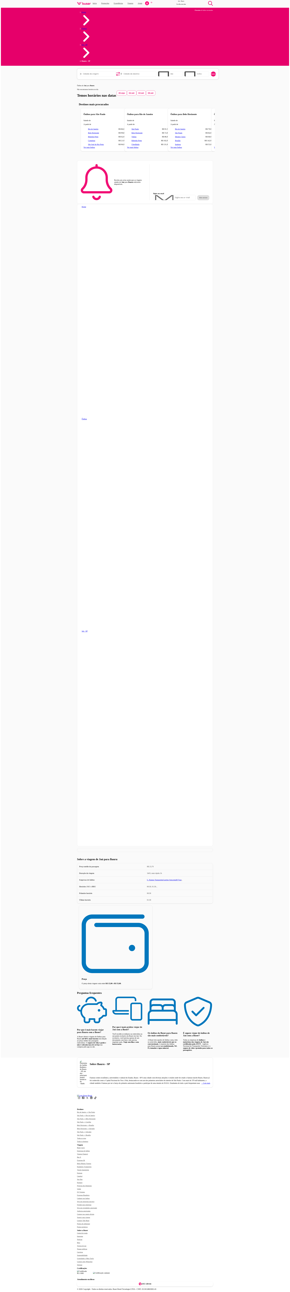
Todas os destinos (82, 1141)
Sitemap (79, 1265)
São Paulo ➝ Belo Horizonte (86, 1119)
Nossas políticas (82, 1249)
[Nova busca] (210, 3)
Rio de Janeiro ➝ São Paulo (86, 1112)
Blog (78, 1243)
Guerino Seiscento (169, 880)
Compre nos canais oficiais (85, 1214)
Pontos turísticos (82, 1227)
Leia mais (206, 1083)
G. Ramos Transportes (155, 880)
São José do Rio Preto (96, 144)
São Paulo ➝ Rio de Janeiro (86, 1115)
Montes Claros (180, 137)
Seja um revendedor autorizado (87, 1208)
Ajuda (140, 3)
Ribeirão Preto (93, 137)
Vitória (134, 137)
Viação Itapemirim (83, 1170)
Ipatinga (178, 144)
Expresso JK (81, 1160)
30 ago (121, 93)
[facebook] (83, 1099)
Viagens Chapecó (82, 1154)
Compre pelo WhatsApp (84, 1262)
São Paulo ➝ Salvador (84, 1132)
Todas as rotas (81, 1138)
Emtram (79, 1173)
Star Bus (79, 1179)
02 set (131, 93)
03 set (141, 93)
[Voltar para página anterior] (151, 3)
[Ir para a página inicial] (84, 1096)
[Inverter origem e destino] (118, 74)
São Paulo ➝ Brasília (84, 1135)
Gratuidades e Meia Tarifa (85, 1258)
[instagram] (79, 1099)
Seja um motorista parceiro (85, 1201)
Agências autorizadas (83, 1211)
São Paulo (135, 129)
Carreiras (80, 1252)
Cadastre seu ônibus (83, 1198)
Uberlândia (135, 144)
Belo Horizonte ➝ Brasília (85, 1125)
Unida (79, 1189)
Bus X (79, 1157)
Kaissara (79, 1182)
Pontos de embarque (83, 1224)
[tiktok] (95, 1099)
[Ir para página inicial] (84, 3)
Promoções (105, 3)
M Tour (178, 880)
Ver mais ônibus (89, 147)
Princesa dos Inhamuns (84, 1186)
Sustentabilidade (82, 1255)
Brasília (177, 141)
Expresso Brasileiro (83, 1195)
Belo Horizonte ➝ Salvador (86, 1128)
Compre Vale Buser (83, 1220)
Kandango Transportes (84, 1167)
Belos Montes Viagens (84, 1163)
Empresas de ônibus (83, 1151)
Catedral (79, 1176)
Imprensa (80, 1236)
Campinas (91, 141)
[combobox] (99, 73)
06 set (150, 93)
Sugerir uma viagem (83, 1217)
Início (95, 3)
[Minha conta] (147, 3)
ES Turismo (81, 1192)
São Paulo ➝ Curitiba (84, 1122)
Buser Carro (81, 1148)
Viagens (130, 3)
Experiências (119, 3)
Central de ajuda (82, 1233)
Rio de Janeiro (93, 129)
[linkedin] (91, 1099)
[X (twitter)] (87, 1099)
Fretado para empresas (84, 1205)
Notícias (79, 1239)
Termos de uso (81, 1246)
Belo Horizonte (93, 133)
